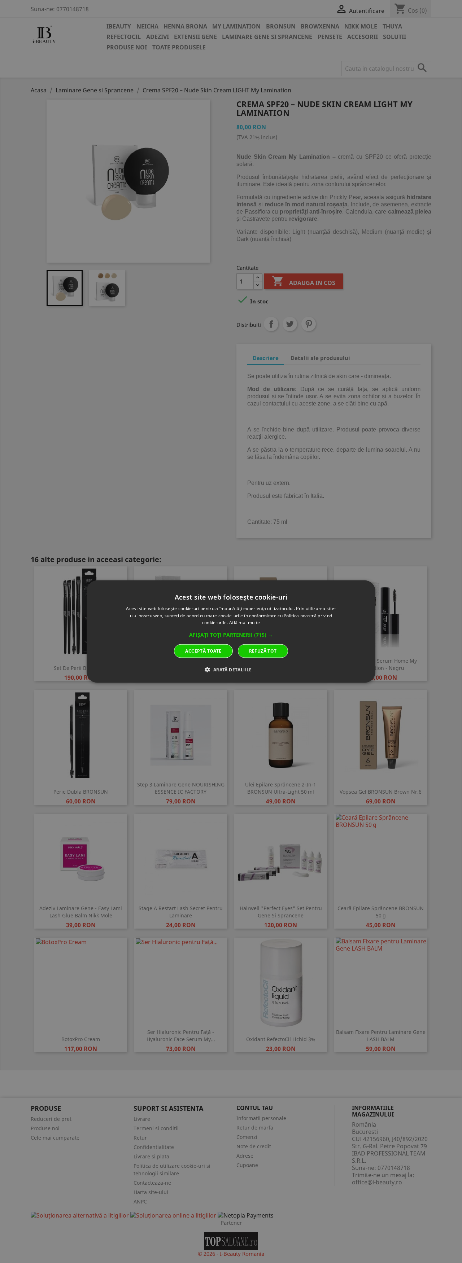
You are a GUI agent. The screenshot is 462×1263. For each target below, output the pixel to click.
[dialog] (231, 631)
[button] (231, 635)
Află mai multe (244, 622)
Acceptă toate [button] (203, 651)
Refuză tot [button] (263, 651)
